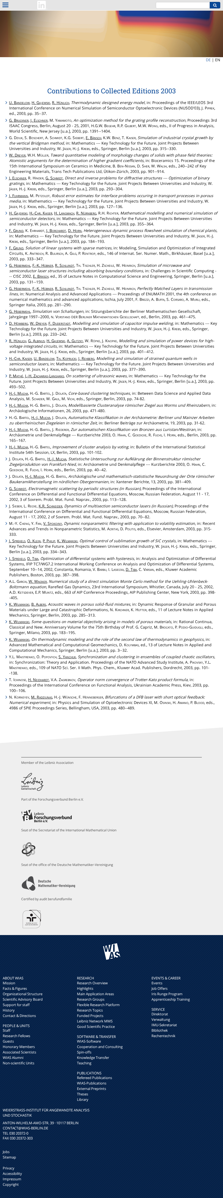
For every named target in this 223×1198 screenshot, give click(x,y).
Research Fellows (16, 1035)
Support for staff (16, 1004)
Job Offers (159, 988)
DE (208, 59)
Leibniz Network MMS (95, 1021)
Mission (9, 983)
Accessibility (12, 1173)
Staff (6, 1030)
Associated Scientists (19, 1052)
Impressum (12, 1178)
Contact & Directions (19, 1015)
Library (82, 1099)
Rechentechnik (163, 1035)
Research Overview (92, 983)
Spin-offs (84, 1052)
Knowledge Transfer (93, 1057)
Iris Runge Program (166, 993)
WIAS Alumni (13, 1057)
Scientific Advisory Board (23, 999)
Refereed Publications (94, 1077)
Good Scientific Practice (96, 1026)
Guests (8, 1041)
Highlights (85, 988)
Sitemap (9, 1157)
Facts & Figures (15, 988)
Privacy (8, 1168)
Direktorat (159, 1014)
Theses (82, 1094)
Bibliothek (159, 1030)
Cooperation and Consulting (100, 1046)
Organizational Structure (22, 993)
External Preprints (91, 1088)
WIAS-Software (89, 1041)
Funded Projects (90, 1015)
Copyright (11, 1184)
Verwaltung (160, 1019)
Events (156, 983)
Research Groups (90, 999)
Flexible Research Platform (98, 1004)
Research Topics (90, 1010)
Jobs (6, 1151)
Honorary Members (19, 1046)
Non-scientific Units (18, 1063)
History (9, 1010)
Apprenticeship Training (170, 999)
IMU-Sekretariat (164, 1024)
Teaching (84, 1063)
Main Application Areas (95, 993)
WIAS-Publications (91, 1083)
